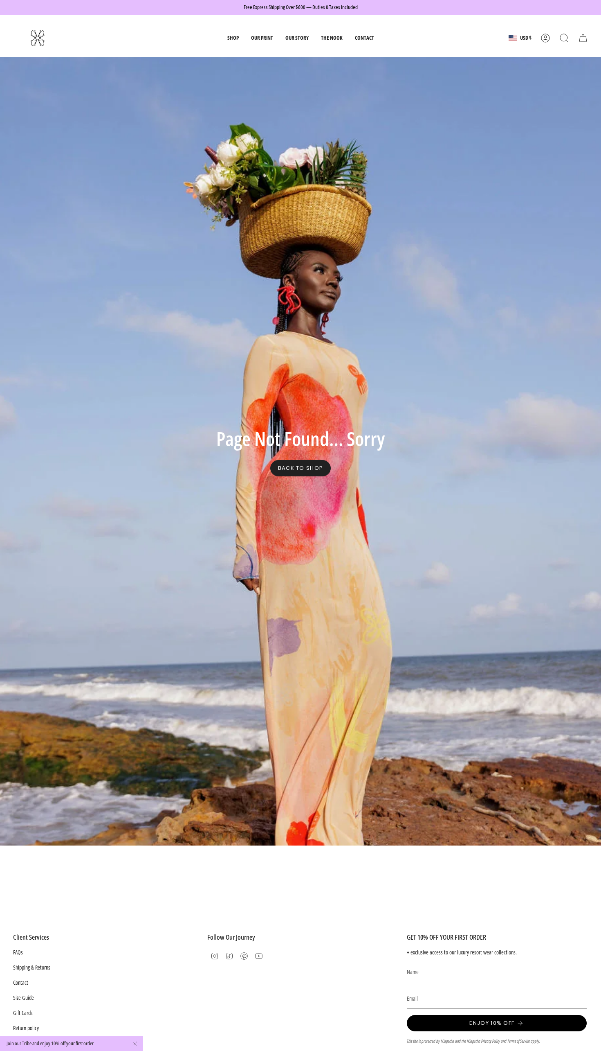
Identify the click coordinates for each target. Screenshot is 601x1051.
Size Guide (23, 997)
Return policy (26, 1028)
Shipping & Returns (31, 967)
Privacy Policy (490, 1041)
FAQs (18, 952)
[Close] (135, 1044)
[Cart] (583, 38)
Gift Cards (23, 1013)
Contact (20, 982)
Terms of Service (518, 1041)
